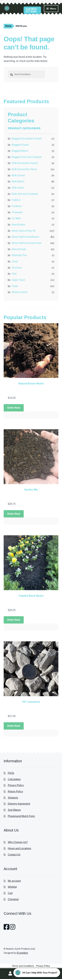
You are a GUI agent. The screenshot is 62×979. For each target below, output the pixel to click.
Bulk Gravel (18, 175)
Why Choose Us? (18, 842)
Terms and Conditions (23, 966)
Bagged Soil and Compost (26, 157)
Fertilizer (17, 206)
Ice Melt (16, 218)
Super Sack (18, 280)
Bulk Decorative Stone (24, 169)
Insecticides (18, 224)
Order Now (13, 407)
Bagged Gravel (20, 144)
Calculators (14, 779)
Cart (10, 893)
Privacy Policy (16, 785)
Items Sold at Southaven (25, 236)
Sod (14, 273)
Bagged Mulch (20, 150)
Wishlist (12, 887)
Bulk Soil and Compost (25, 194)
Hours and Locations (19, 848)
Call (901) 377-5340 (31, 10)
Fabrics (16, 200)
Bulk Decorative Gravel (25, 163)
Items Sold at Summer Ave (26, 243)
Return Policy (15, 791)
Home (8, 26)
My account (14, 880)
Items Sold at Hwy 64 (24, 230)
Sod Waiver (14, 810)
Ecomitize (22, 952)
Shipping (13, 797)
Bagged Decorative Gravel (27, 138)
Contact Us (14, 854)
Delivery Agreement (19, 803)
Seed (15, 261)
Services (17, 267)
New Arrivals (19, 249)
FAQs (11, 773)
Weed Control (19, 292)
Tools (15, 286)
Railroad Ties (19, 255)
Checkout (13, 899)
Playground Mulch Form (21, 816)
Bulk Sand (18, 187)
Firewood (17, 212)
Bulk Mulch (18, 181)
